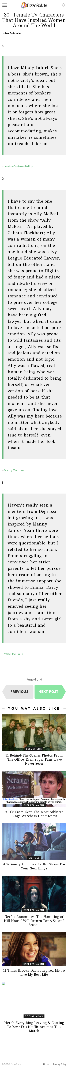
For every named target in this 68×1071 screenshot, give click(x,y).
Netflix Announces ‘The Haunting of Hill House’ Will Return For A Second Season (34, 921)
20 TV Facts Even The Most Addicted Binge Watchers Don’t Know (34, 814)
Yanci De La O (13, 654)
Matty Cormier (14, 470)
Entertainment (34, 805)
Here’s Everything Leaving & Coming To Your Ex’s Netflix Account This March (34, 1027)
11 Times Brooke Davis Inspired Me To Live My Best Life (34, 972)
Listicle (34, 857)
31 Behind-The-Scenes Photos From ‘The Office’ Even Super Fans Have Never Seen (34, 759)
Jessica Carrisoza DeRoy (18, 166)
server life (34, 748)
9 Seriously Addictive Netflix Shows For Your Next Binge (34, 866)
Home (46, 1064)
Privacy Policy (59, 1064)
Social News (34, 1016)
